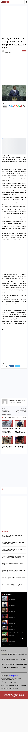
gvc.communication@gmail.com (13, 676)
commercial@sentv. (12, 675)
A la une (16, 420)
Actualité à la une (6, 420)
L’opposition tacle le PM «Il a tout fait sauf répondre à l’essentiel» (20, 411)
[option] (14, 561)
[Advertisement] (14, 21)
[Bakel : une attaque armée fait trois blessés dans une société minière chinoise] (5, 640)
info (17, 675)
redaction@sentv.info (9, 673)
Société (23, 50)
